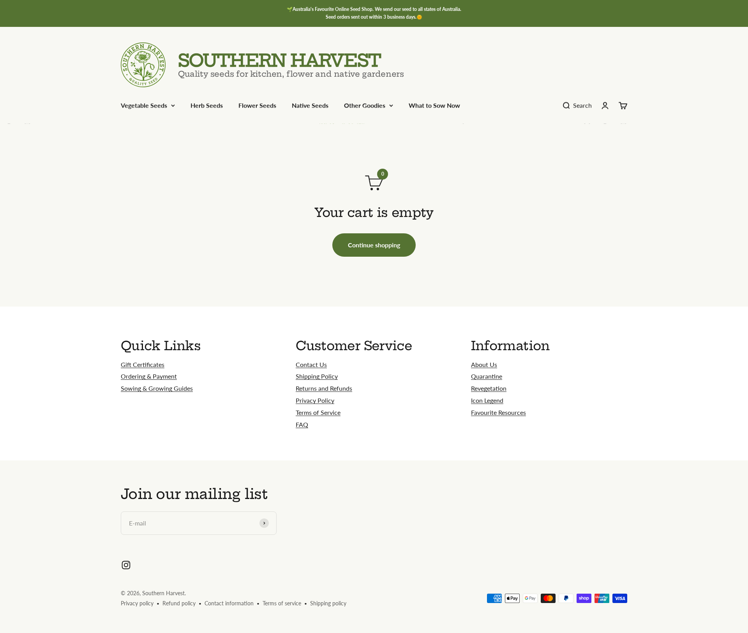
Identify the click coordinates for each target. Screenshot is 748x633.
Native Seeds (310, 105)
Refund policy (179, 603)
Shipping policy (328, 603)
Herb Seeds (207, 105)
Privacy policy (137, 603)
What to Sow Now (434, 105)
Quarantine (486, 376)
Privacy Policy (315, 400)
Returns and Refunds (324, 388)
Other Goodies (364, 105)
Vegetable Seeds (144, 105)
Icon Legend (487, 400)
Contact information (229, 603)
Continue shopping (374, 245)
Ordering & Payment (149, 376)
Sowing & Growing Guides (157, 388)
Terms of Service (318, 412)
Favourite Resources (498, 412)
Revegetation (488, 388)
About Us (484, 364)
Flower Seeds (257, 105)
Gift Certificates (142, 364)
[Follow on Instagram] (126, 565)
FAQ (302, 424)
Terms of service (282, 603)
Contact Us (311, 364)
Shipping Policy (317, 376)
